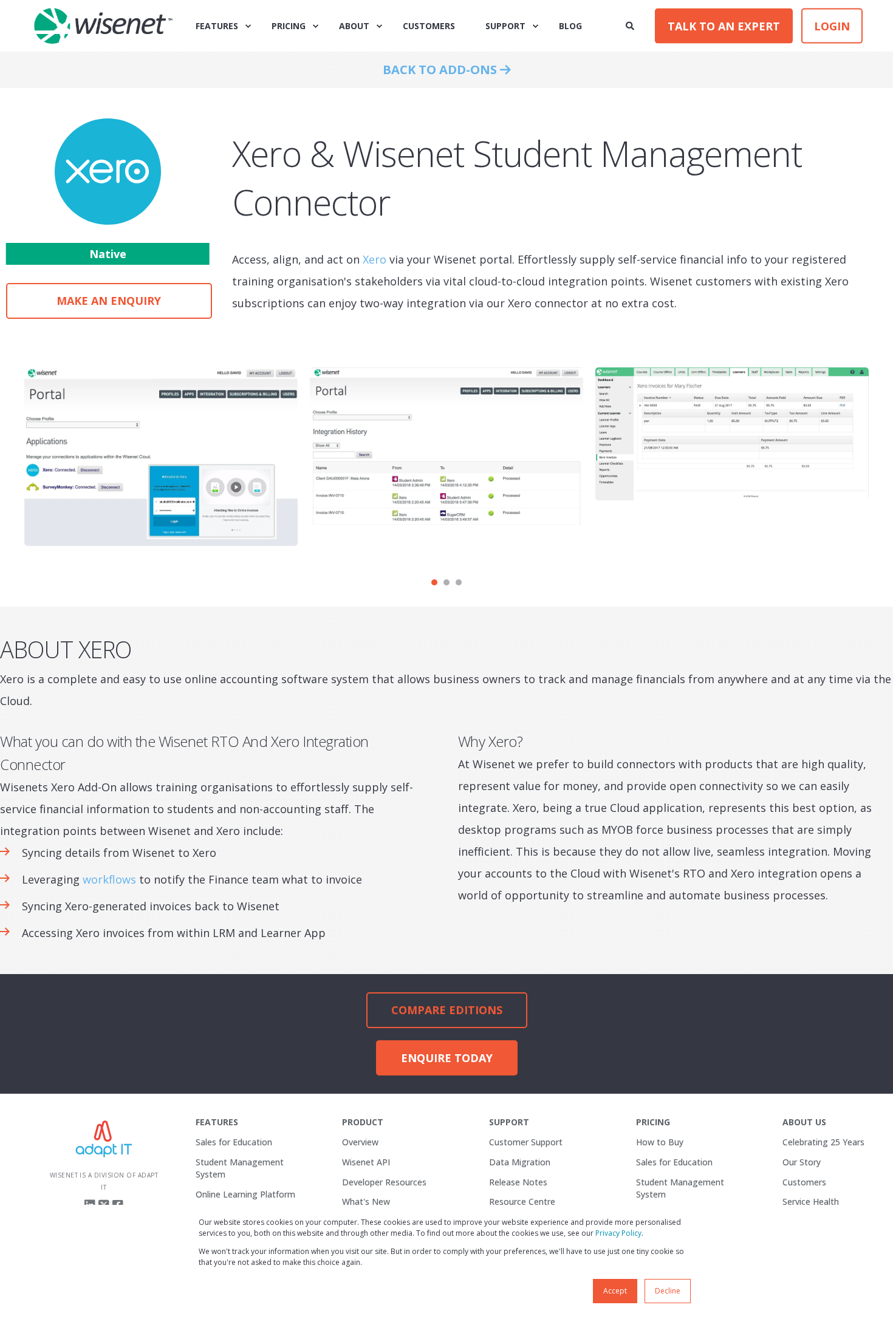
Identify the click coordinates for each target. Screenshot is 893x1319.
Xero (374, 259)
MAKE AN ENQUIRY (108, 300)
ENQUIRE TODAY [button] (447, 1058)
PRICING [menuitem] (289, 26)
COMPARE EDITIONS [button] (446, 1010)
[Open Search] (631, 24)
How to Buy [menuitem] (659, 1142)
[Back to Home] (103, 26)
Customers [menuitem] (804, 1182)
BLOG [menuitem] (570, 26)
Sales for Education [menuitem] (234, 1142)
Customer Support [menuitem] (526, 1142)
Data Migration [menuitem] (519, 1162)
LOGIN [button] (832, 25)
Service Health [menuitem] (810, 1201)
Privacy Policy (618, 1233)
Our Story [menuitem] (801, 1162)
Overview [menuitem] (360, 1142)
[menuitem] (217, 1122)
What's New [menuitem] (366, 1201)
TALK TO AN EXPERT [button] (724, 25)
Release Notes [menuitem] (518, 1182)
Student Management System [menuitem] (240, 1168)
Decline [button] (667, 1291)
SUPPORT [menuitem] (505, 26)
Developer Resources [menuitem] (384, 1182)
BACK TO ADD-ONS (441, 69)
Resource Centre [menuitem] (522, 1201)
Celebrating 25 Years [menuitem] (823, 1142)
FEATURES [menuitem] (217, 26)
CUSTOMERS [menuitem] (429, 26)
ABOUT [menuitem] (354, 26)
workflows (109, 879)
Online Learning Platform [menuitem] (245, 1194)
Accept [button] (615, 1291)
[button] (434, 582)
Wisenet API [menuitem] (366, 1162)
